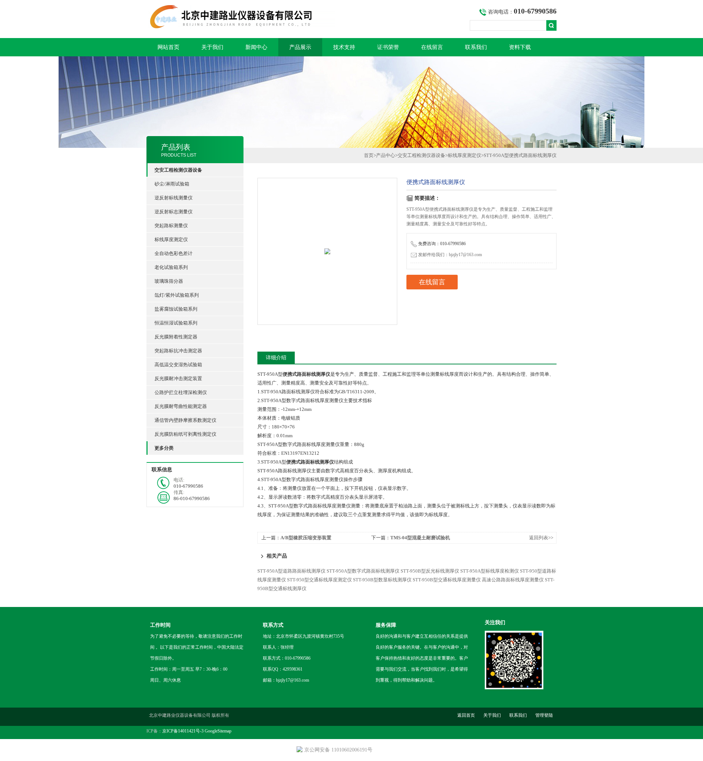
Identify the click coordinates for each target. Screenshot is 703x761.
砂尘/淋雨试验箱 (172, 184)
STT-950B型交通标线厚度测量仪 (447, 579)
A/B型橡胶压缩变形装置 (305, 537)
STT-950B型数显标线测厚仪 (382, 579)
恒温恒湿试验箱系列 (176, 323)
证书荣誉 (388, 47)
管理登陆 (544, 715)
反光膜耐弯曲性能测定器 (181, 406)
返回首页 (466, 715)
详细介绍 (276, 357)
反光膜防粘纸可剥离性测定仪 (185, 434)
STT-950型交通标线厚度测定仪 (319, 579)
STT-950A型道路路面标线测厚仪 (291, 571)
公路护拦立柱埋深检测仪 (181, 392)
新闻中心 (256, 47)
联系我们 (476, 47)
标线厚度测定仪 (171, 239)
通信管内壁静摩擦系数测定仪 (185, 420)
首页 (368, 155)
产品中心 (385, 155)
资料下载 (520, 47)
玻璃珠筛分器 (169, 281)
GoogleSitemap (218, 731)
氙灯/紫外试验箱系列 (177, 295)
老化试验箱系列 (171, 267)
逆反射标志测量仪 (174, 211)
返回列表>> (541, 537)
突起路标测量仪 (171, 225)
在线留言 (432, 47)
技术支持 (344, 47)
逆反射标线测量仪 (174, 197)
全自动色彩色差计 (174, 253)
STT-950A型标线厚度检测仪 (489, 571)
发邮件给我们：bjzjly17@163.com (450, 254)
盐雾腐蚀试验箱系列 (176, 309)
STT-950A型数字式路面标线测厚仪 (363, 571)
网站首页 (168, 47)
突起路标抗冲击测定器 (178, 350)
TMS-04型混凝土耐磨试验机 (420, 537)
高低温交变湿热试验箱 (178, 364)
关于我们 (212, 47)
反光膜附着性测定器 (176, 337)
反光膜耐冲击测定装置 (178, 378)
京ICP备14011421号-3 (183, 731)
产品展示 (300, 47)
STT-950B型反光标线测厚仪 (430, 571)
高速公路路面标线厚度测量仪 (513, 579)
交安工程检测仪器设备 (421, 155)
